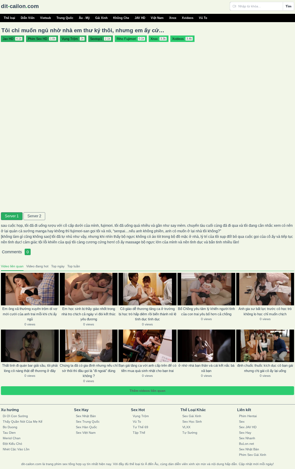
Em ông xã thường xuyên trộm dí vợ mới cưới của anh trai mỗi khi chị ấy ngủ (29, 314)
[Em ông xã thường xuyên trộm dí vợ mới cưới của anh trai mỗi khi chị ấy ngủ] (30, 289)
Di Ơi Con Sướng (15, 416)
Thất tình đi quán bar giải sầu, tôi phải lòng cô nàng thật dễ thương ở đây (30, 368)
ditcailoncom (20, 6)
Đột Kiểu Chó (12, 443)
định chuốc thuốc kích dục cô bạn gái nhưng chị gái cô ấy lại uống (265, 368)
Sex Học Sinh (192, 421)
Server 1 (12, 216)
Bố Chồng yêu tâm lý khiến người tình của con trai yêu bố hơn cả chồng (206, 311)
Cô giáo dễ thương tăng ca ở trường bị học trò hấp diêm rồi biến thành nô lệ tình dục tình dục (147, 314)
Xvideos (187, 18)
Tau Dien (9, 432)
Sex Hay (245, 432)
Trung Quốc (64, 18)
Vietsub (45, 18)
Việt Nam (157, 18)
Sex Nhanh (247, 438)
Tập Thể (139, 432)
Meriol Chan (12, 438)
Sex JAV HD (248, 427)
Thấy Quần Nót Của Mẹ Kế (22, 421)
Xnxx (172, 18)
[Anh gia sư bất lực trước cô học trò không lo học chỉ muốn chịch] (265, 289)
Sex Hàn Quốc (86, 427)
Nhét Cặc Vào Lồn (16, 449)
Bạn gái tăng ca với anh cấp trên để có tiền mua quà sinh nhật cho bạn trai (147, 368)
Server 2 (34, 216)
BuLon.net (246, 443)
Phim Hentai (248, 416)
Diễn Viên (28, 18)
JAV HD (140, 18)
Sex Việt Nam (86, 432)
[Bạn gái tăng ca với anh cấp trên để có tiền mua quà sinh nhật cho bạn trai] (147, 346)
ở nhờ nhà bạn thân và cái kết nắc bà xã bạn (206, 368)
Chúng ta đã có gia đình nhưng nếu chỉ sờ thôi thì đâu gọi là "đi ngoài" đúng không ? (89, 370)
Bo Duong (10, 427)
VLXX (186, 427)
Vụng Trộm (141, 416)
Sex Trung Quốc (88, 421)
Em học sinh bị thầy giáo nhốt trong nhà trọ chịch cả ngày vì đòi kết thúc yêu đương (89, 314)
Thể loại (9, 18)
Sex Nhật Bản (86, 416)
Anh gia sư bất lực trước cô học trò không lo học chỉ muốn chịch (265, 311)
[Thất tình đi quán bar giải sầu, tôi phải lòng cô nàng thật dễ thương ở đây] (30, 346)
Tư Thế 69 (140, 427)
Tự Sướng (189, 432)
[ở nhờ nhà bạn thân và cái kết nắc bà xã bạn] (206, 346)
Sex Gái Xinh (191, 416)
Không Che (121, 18)
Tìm (288, 6)
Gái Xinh (101, 18)
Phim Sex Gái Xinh (252, 455)
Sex (242, 421)
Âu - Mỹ (84, 18)
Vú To (203, 18)
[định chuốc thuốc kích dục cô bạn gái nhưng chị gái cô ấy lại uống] (265, 346)
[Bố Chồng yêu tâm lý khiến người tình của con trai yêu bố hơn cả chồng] (206, 289)
